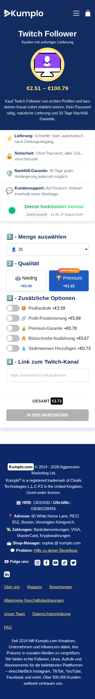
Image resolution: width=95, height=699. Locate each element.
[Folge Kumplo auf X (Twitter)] (73, 561)
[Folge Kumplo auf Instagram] (37, 561)
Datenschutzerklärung (51, 614)
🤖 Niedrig (26, 281)
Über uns (12, 587)
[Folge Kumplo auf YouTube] (55, 561)
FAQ (8, 627)
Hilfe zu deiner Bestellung (55, 550)
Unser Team (14, 614)
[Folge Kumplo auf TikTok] (64, 561)
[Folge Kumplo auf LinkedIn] (7, 573)
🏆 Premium (69, 281)
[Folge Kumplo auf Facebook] (46, 561)
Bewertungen (60, 587)
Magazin (34, 587)
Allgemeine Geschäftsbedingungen (34, 600)
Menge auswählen (42, 237)
